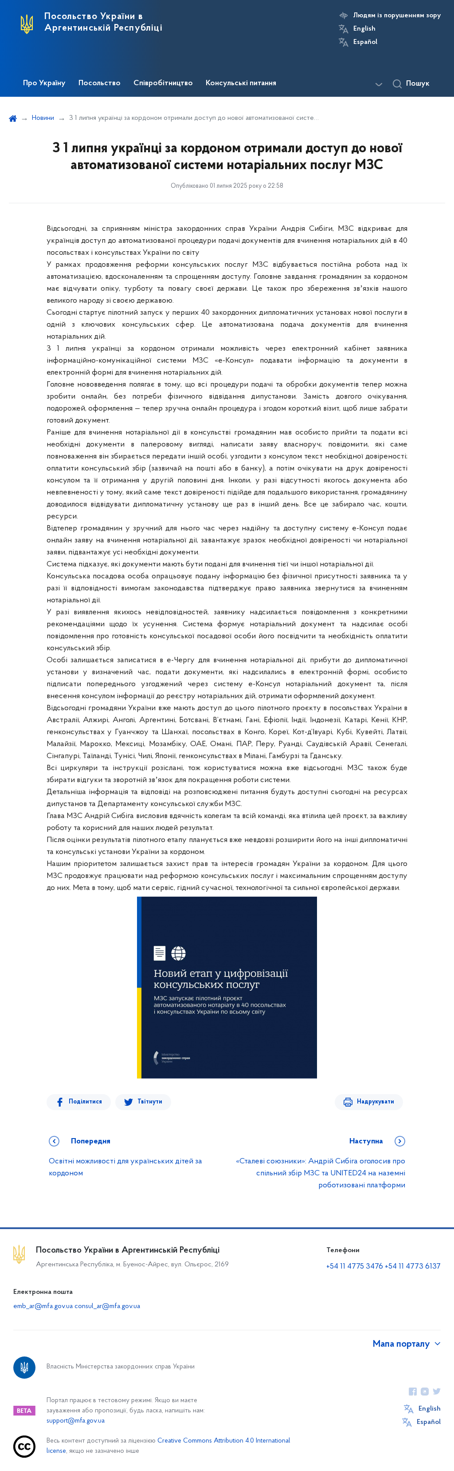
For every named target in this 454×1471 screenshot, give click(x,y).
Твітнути (149, 1102)
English (364, 28)
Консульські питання (241, 83)
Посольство (99, 83)
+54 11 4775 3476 (354, 1267)
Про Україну (44, 83)
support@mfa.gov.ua (76, 1421)
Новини (43, 118)
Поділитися (85, 1102)
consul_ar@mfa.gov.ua (107, 1306)
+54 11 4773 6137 (413, 1267)
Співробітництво (163, 83)
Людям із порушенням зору (397, 15)
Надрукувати (375, 1102)
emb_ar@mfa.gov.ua (43, 1306)
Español (365, 42)
